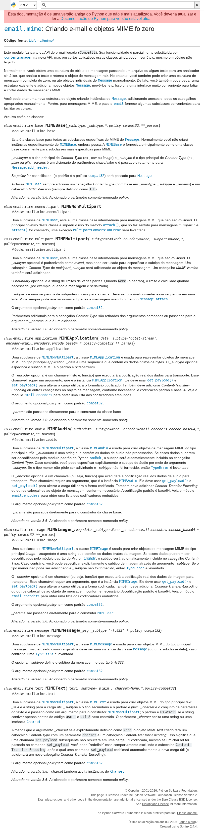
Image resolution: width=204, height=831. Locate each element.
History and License (155, 804)
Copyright (134, 790)
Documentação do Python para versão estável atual (106, 18)
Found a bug (187, 822)
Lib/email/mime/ (41, 40)
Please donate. (187, 813)
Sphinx (184, 826)
